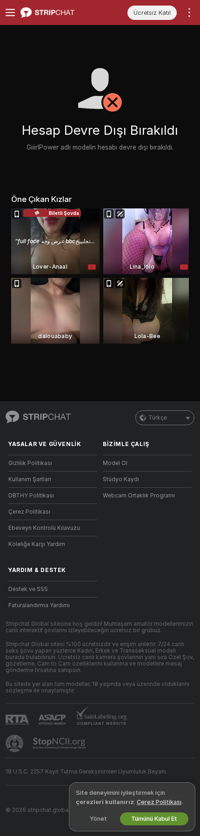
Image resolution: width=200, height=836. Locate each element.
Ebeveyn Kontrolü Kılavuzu (44, 528)
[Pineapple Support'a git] (15, 743)
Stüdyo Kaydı (121, 479)
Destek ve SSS (28, 589)
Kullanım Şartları (29, 479)
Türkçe (157, 418)
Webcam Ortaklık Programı (139, 495)
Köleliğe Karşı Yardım (36, 544)
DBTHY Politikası (31, 495)
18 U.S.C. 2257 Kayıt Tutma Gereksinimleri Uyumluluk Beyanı (86, 771)
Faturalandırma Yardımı (39, 605)
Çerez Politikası (29, 512)
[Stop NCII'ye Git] (60, 743)
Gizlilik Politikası (30, 463)
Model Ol (115, 463)
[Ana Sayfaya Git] (60, 12)
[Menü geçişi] (10, 12)
